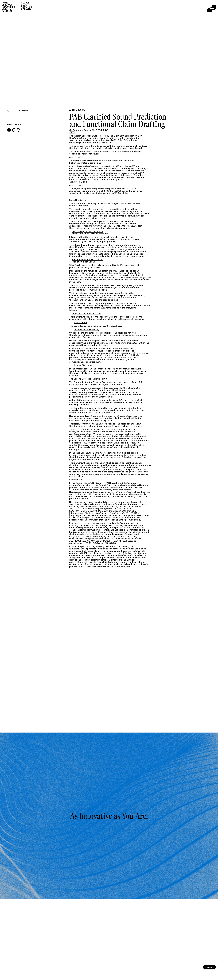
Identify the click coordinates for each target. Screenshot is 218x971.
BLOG (24, 5)
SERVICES (7, 5)
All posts (23, 111)
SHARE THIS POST (14, 125)
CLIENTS (6, 9)
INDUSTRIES (8, 7)
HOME (5, 3)
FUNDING (7, 11)
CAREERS (26, 9)
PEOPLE (25, 3)
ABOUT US (26, 7)
